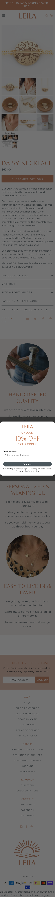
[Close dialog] (52, 424)
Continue (27, 464)
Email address (10, 451)
